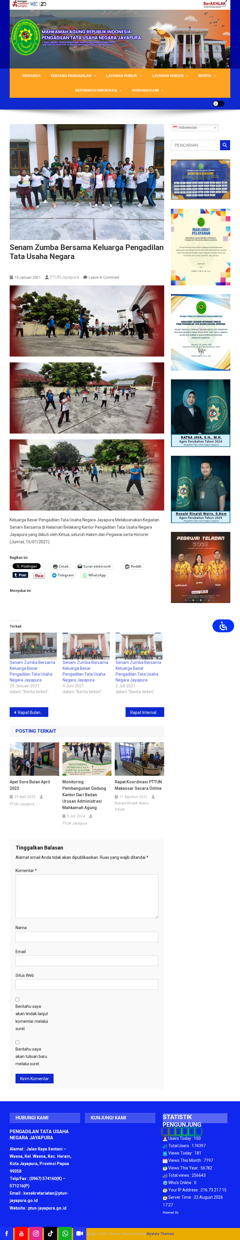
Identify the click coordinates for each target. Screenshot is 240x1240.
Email (21, 951)
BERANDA (32, 76)
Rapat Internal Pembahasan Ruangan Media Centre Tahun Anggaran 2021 (147, 712)
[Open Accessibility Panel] (223, 625)
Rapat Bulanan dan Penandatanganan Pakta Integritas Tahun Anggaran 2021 (33, 712)
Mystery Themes (160, 1234)
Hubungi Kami (145, 90)
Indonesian (187, 127)
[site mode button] (218, 104)
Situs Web (25, 975)
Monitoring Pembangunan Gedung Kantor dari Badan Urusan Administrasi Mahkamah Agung (84, 795)
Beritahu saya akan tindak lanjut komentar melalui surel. (32, 1017)
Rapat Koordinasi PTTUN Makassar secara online (138, 785)
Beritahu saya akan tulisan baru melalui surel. (31, 1056)
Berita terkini (23, 268)
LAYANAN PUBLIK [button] (121, 76)
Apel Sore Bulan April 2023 (30, 785)
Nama (21, 927)
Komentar (26, 870)
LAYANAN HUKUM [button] (168, 76)
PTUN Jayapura (64, 277)
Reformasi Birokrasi (96, 90)
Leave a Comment (104, 277)
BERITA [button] (204, 76)
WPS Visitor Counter (193, 1213)
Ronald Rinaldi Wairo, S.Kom (132, 806)
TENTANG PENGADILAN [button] (70, 76)
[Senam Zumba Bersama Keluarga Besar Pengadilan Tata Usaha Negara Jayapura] (33, 646)
